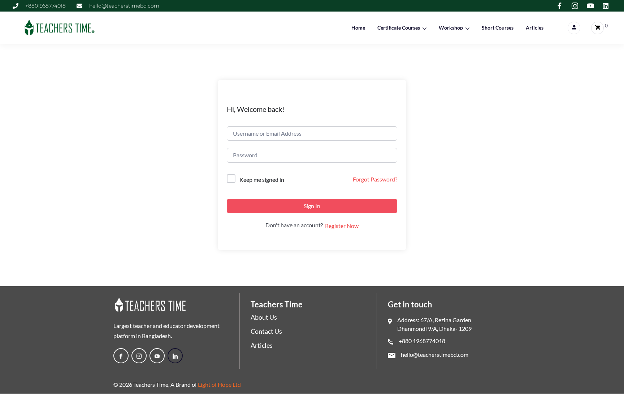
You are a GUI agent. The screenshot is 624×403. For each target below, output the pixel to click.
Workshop (451, 28)
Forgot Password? (375, 179)
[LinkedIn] (175, 355)
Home (358, 28)
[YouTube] (157, 355)
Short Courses (498, 28)
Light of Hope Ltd (219, 384)
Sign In (312, 205)
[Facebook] (121, 355)
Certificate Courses (398, 28)
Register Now (342, 225)
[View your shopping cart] (597, 28)
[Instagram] (139, 355)
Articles (534, 28)
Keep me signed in (261, 179)
